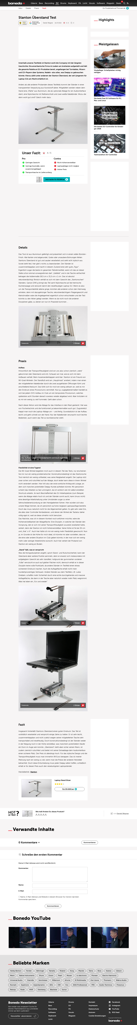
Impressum (93, 1006)
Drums (63, 3)
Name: (21, 885)
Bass (41, 3)
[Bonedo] (16, 3)
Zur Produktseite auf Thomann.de (114, 8)
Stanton (33, 772)
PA (80, 3)
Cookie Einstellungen (97, 1016)
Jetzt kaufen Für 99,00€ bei (55, 179)
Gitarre (34, 3)
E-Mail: (21, 891)
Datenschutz (94, 1009)
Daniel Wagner (48, 23)
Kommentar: (24, 868)
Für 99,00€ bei (68, 789)
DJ (57, 3)
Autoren (92, 1012)
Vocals (92, 3)
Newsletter (21, 1016)
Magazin (110, 3)
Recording (49, 3)
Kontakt (92, 1002)
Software (101, 3)
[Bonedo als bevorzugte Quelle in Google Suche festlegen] (35, 23)
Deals (118, 3)
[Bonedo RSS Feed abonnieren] (128, 3)
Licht (85, 3)
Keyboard (72, 3)
